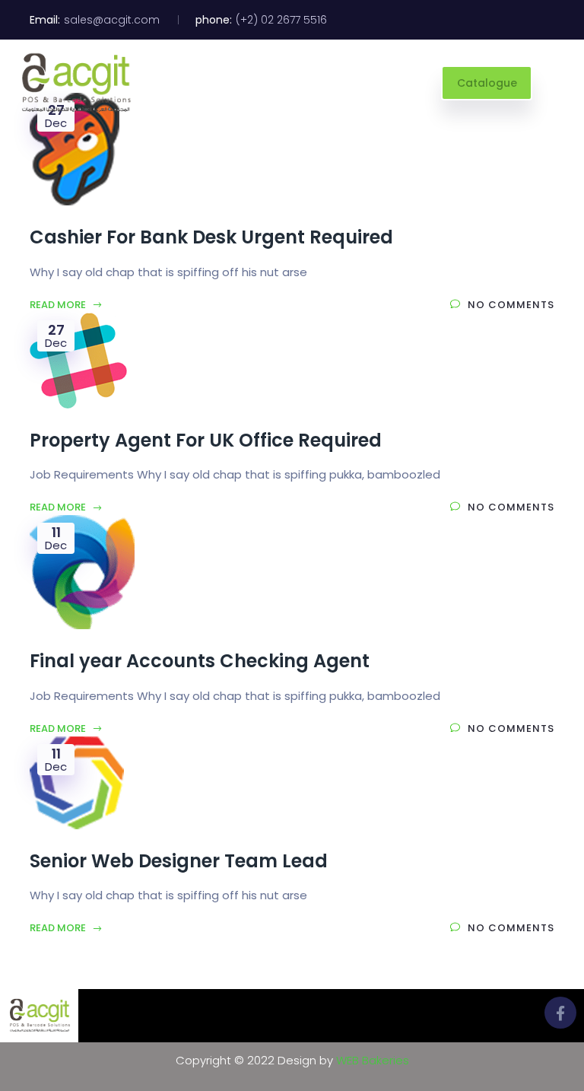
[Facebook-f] (560, 1013)
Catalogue (487, 83)
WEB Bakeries (372, 1060)
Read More (59, 304)
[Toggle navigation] (557, 83)
